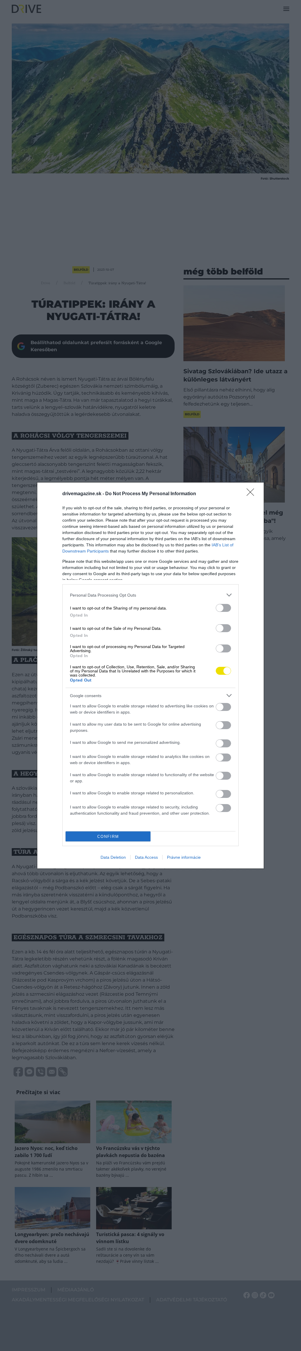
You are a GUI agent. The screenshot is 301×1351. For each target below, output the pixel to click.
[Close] (252, 494)
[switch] (223, 608)
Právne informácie (184, 857)
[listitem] (150, 595)
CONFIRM (108, 836)
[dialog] (150, 675)
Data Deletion (113, 857)
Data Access (146, 857)
